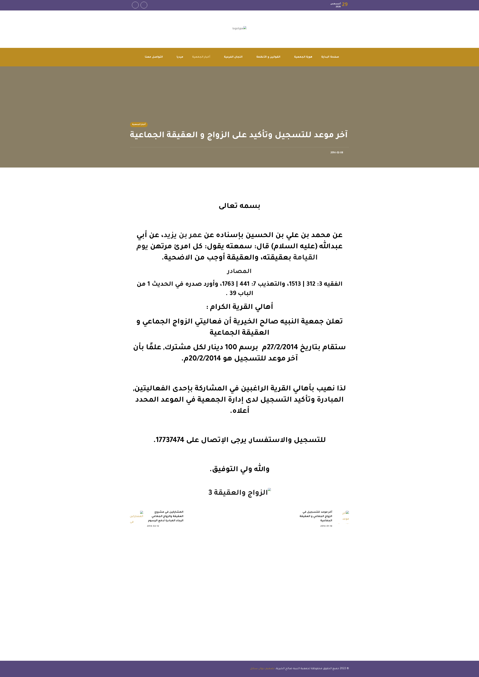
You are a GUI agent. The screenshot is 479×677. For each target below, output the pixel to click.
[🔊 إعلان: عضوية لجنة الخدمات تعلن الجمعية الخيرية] (149, 597)
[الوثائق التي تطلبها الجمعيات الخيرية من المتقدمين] (89, 558)
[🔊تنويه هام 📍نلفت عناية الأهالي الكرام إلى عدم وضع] (269, 600)
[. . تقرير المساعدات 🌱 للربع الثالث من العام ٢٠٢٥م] (450, 569)
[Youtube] (135, 5)
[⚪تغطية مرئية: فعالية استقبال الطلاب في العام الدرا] (29, 561)
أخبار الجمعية (139, 124)
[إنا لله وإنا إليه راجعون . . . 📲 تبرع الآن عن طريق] (390, 569)
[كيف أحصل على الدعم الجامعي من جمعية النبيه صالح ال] (209, 558)
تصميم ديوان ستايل (261, 668)
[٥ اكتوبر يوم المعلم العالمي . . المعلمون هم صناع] (329, 575)
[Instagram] (144, 5)
